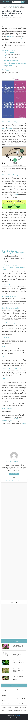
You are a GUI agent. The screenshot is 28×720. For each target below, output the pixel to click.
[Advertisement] (14, 22)
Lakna (14, 17)
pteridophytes (21, 38)
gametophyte (9, 128)
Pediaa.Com (17, 715)
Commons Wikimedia (7, 420)
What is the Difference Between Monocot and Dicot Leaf (18, 654)
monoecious (15, 194)
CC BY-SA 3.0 (17, 418)
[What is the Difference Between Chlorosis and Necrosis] (7, 678)
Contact (11, 717)
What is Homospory (9, 52)
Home (3, 6)
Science (8, 6)
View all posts (14, 473)
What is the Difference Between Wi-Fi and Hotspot (14, 707)
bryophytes (10, 36)
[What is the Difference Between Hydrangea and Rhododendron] (7, 646)
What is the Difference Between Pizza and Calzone (14, 710)
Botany (17, 6)
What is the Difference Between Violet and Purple (13, 703)
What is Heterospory (10, 55)
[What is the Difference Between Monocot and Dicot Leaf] (7, 654)
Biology (12, 6)
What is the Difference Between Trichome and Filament (18, 670)
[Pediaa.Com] (5, 1)
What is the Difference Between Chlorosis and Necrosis (18, 678)
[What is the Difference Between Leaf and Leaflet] (7, 662)
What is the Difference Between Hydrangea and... (19, 645)
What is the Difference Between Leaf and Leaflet (19, 661)
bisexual (4, 128)
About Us (16, 717)
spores (14, 30)
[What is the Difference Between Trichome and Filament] (7, 670)
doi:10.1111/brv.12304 (7, 408)
